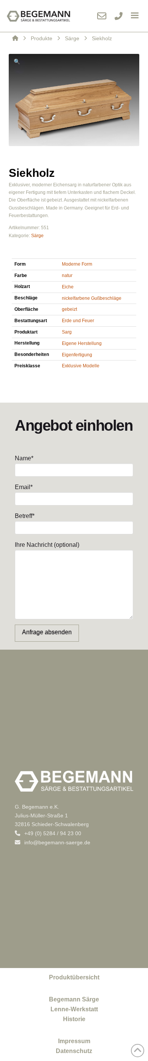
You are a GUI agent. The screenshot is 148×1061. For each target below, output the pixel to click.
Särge (37, 235)
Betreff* (25, 516)
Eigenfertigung (77, 354)
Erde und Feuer (78, 320)
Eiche (68, 287)
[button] (135, 16)
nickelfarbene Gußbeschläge (91, 298)
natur (67, 275)
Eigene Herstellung (82, 343)
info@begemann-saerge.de (56, 842)
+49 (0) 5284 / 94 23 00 (52, 833)
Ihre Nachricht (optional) (47, 545)
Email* (24, 487)
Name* (24, 458)
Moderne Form (77, 264)
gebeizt (69, 309)
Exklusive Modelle (80, 365)
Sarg (67, 332)
